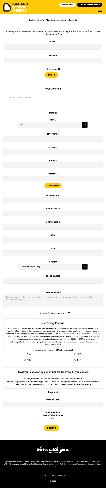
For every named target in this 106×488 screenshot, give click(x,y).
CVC (53, 418)
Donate (51, 427)
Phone (29, 360)
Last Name (53, 147)
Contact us (62, 476)
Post (79, 360)
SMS (79, 354)
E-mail (53, 41)
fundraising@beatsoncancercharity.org (25, 341)
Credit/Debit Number (53, 415)
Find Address (53, 185)
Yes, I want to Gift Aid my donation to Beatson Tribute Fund (54, 378)
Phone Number (53, 275)
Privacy (42, 476)
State (53, 248)
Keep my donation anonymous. (53, 313)
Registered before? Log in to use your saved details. (53, 19)
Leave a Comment (53, 292)
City (53, 235)
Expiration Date (53, 412)
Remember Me (54, 69)
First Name (53, 133)
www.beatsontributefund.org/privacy (57, 336)
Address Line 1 (53, 195)
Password (53, 55)
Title (53, 119)
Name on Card (53, 399)
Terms (51, 476)
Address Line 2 (53, 208)
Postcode (53, 173)
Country (53, 261)
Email (29, 354)
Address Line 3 (53, 221)
